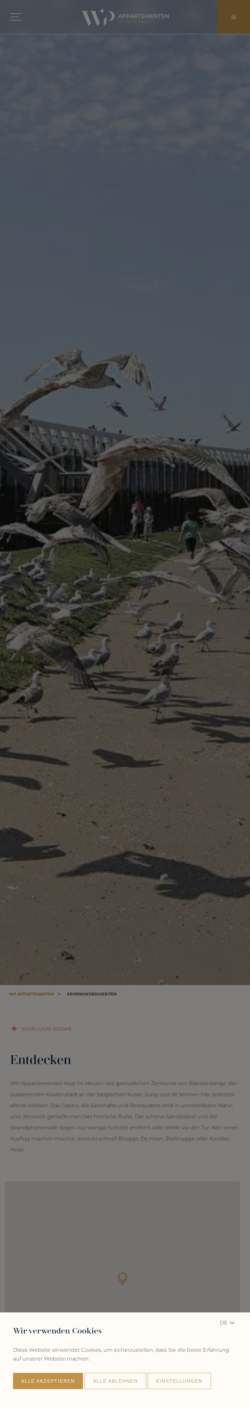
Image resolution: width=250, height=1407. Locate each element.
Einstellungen (179, 1381)
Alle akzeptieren (48, 1381)
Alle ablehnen (115, 1381)
